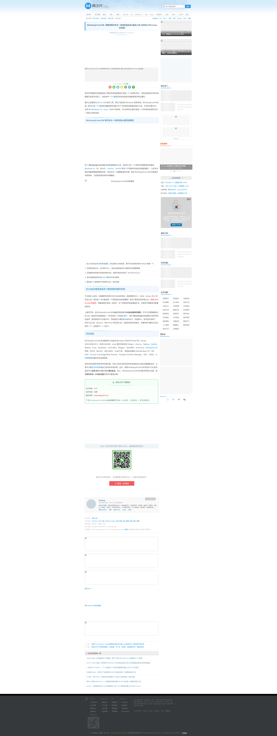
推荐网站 (166, 314)
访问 (95, 388)
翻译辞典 (186, 325)
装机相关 (134, 400)
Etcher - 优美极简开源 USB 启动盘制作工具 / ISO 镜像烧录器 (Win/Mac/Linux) (113, 686)
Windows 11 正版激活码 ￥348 (176, 182)
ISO (93, 521)
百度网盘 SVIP (182, 193)
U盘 (113, 96)
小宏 (162, 711)
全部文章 (103, 18)
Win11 (165, 18)
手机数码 (186, 306)
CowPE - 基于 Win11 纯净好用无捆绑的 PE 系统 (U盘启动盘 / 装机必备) (111, 677)
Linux (105, 109)
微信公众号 (117, 510)
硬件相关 (186, 314)
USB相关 (125, 400)
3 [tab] (174, 171)
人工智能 (166, 325)
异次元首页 (95, 18)
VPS (160, 18)
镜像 (107, 277)
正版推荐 (114, 711)
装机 (134, 521)
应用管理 (176, 306)
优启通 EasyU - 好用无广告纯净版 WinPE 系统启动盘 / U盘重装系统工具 (111, 672)
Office (185, 18)
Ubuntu (110, 168)
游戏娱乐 (176, 298)
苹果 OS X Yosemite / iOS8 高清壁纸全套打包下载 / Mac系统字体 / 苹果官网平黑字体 (117, 644)
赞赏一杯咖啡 (123, 483)
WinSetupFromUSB (150, 102)
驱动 (124, 319)
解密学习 (186, 321)
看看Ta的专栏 (103, 510)
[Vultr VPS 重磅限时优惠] (176, 128)
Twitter (124, 510)
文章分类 (104, 708)
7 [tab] (181, 171)
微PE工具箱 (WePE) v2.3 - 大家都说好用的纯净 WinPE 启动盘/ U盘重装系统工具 (114, 681)
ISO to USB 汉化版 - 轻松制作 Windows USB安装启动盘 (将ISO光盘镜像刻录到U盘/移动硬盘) (118, 663)
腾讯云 (95, 733)
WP (105, 733)
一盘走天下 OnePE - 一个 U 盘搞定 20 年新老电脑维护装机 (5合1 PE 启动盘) (112, 667)
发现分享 (166, 310)
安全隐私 (166, 317)
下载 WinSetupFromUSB (95, 400)
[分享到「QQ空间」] (121, 87)
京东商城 (124, 708)
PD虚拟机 (155, 18)
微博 (110, 510)
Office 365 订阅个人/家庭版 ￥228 (177, 186)
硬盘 (106, 264)
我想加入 (168, 711)
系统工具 (110, 18)
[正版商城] (167, 399)
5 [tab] (177, 171)
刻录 (120, 521)
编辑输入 (176, 325)
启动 (124, 521)
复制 (126, 529)
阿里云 (101, 733)
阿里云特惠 (172, 193)
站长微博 (93, 705)
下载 (126, 84)
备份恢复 (186, 317)
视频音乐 (176, 314)
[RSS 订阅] (173, 399)
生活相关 (176, 317)
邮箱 (129, 510)
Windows (122, 33)
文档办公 (166, 306)
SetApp (179, 18)
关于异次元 (93, 702)
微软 (170, 18)
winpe (113, 521)
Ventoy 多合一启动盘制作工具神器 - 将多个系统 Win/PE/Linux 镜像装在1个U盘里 (114, 658)
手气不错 (104, 705)
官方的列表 (96, 367)
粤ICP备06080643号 (135, 733)
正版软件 (114, 702)
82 (120, 84)
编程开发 (176, 310)
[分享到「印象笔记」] (133, 87)
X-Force (102, 500)
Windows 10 (97, 109)
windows (108, 521)
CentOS (118, 168)
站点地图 (104, 711)
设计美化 (176, 302)
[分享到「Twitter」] (129, 87)
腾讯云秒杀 (172, 190)
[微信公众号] (184, 399)
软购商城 (114, 705)
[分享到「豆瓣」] (125, 87)
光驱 (117, 521)
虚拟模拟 (166, 321)
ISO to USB (101, 102)
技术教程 (186, 310)
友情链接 (114, 708)
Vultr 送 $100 (182, 190)
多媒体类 (186, 298)
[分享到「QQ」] (117, 87)
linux (96, 521)
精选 (189, 18)
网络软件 (166, 298)
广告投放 (184, 733)
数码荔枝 (124, 705)
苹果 (174, 18)
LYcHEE (156, 711)
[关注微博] (178, 399)
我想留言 (93, 711)
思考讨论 (166, 329)
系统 (131, 521)
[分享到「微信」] (114, 87)
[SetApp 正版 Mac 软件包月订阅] (176, 117)
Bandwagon (125, 711)
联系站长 (93, 708)
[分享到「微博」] (110, 87)
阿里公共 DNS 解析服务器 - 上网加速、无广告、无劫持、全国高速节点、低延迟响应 (117, 647)
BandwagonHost (118, 733)
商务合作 (176, 139)
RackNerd (125, 702)
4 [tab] (176, 171)
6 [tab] (179, 171)
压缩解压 (176, 329)
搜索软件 (104, 702)
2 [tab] (172, 171)
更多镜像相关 (145, 400)
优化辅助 (166, 302)
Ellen (150, 711)
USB (99, 521)
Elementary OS (152, 347)
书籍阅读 (176, 321)
